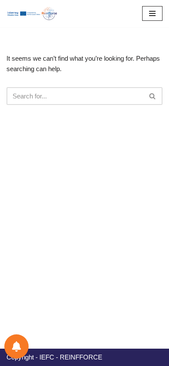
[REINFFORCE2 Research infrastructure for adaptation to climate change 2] (34, 13)
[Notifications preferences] (16, 346)
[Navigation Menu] (152, 13)
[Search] (152, 96)
